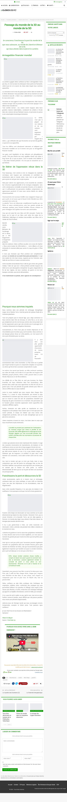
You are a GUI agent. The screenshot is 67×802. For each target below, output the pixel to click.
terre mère (5, 679)
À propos (22, 784)
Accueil (5, 5)
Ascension (19, 710)
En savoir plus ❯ (52, 179)
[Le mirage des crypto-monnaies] (36, 707)
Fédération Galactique (8, 710)
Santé (51, 5)
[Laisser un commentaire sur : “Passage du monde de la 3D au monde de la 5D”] (30, 32)
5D (7, 677)
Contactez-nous (39, 672)
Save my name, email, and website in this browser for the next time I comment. (22, 765)
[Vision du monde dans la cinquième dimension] (22, 707)
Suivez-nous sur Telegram (60, 111)
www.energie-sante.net (37, 667)
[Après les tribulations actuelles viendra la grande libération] (51, 60)
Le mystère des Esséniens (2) (11, 692)
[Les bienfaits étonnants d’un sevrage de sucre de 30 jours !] (51, 89)
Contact (18, 2)
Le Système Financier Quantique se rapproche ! (59, 80)
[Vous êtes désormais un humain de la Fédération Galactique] (9, 707)
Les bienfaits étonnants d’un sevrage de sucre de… (60, 90)
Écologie (26, 5)
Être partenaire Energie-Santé (46, 784)
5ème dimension (13, 677)
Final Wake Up (11, 620)
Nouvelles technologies (37, 710)
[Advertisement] (22, 290)
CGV (58, 784)
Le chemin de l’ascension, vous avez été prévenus (60, 51)
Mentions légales (31, 784)
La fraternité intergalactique (34, 692)
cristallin (20, 677)
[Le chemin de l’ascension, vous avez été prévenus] (51, 51)
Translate (60, 35)
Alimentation (14, 5)
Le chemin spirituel (59, 70)
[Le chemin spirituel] (51, 71)
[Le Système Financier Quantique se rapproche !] (51, 79)
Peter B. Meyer (27, 677)
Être (43, 5)
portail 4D (34, 677)
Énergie (35, 5)
